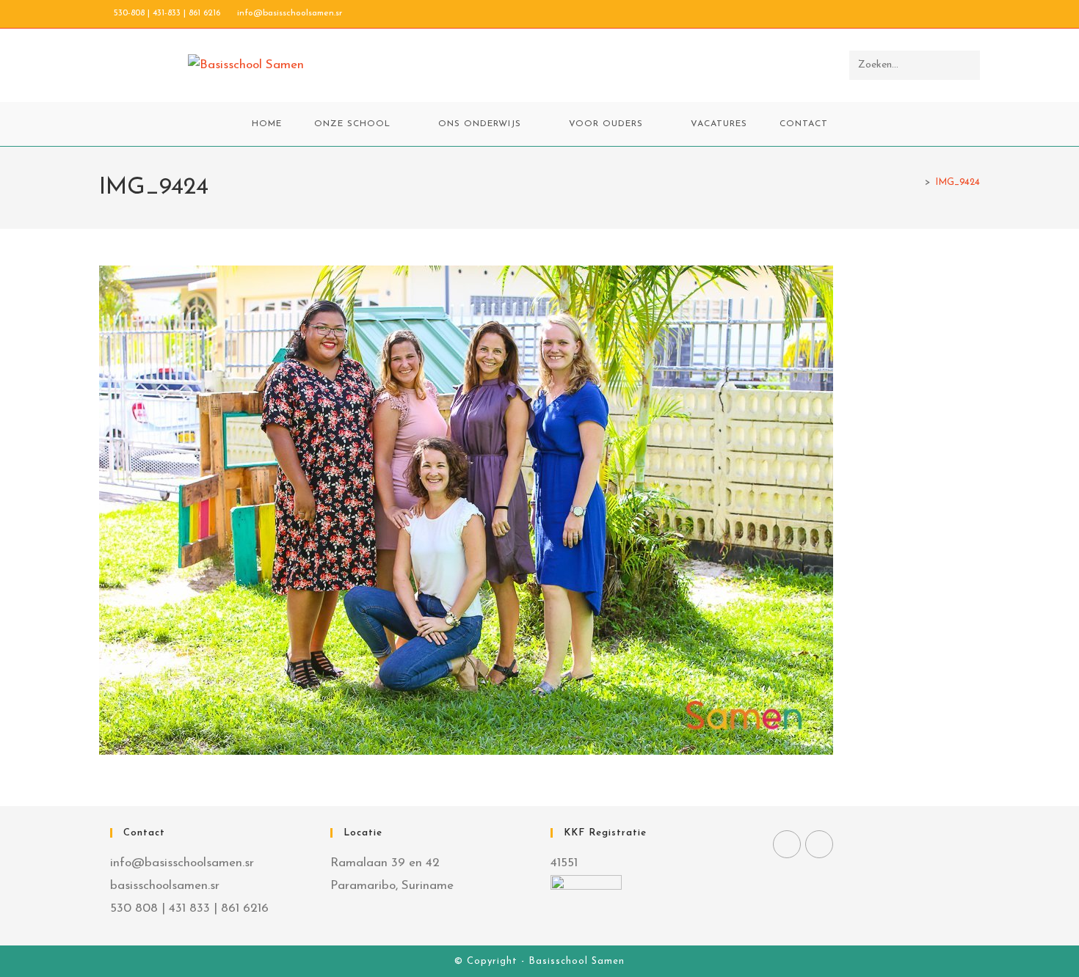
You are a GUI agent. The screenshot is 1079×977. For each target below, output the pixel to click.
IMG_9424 (957, 182)
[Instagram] (819, 844)
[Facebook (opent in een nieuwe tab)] (942, 14)
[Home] (916, 182)
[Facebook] (787, 844)
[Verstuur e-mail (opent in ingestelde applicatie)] (973, 14)
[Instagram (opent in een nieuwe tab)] (959, 14)
